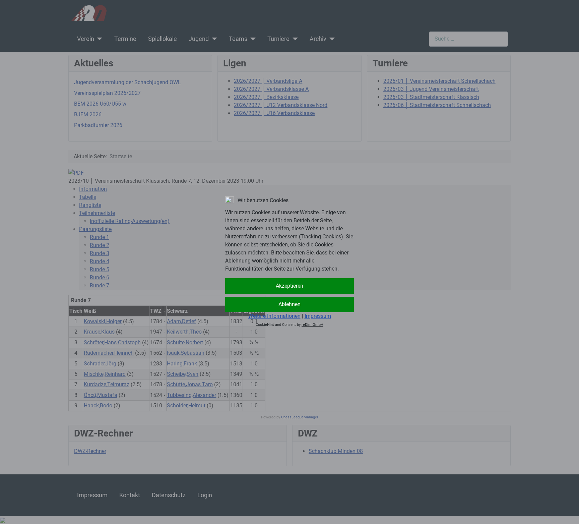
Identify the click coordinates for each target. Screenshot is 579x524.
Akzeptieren (289, 286)
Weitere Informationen (274, 316)
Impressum (318, 316)
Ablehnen (289, 304)
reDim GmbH (312, 325)
